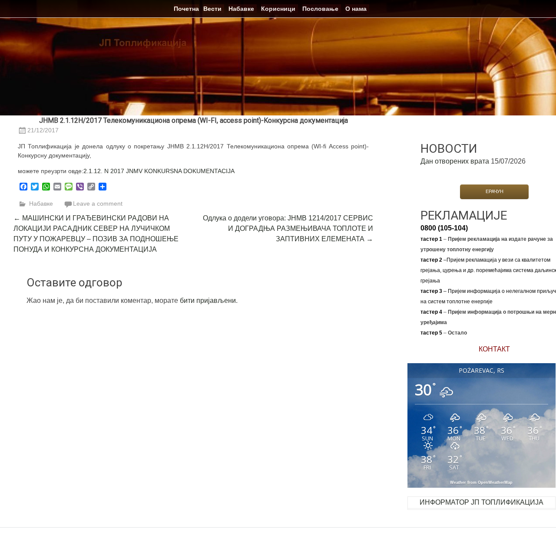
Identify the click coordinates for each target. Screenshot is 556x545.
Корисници (278, 8)
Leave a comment (97, 203)
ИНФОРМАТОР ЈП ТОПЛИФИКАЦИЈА (481, 502)
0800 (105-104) (444, 228)
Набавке (241, 8)
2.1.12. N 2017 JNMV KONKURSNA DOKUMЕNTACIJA (159, 170)
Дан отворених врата (454, 161)
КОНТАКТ (494, 349)
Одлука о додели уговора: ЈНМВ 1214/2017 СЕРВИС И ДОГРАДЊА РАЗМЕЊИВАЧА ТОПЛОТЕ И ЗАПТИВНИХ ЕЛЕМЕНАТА (288, 228)
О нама (356, 8)
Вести (212, 8)
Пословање (320, 8)
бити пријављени (208, 300)
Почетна (186, 8)
